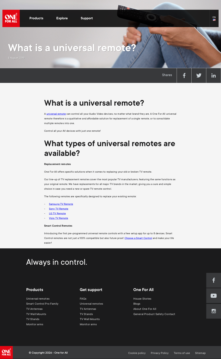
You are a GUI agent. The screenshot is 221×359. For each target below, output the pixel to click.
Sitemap (200, 353)
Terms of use (182, 353)
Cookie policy (137, 353)
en (216, 20)
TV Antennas (34, 309)
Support (87, 18)
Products (36, 18)
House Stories (142, 299)
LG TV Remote (57, 213)
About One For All (144, 309)
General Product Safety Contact (154, 314)
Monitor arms (34, 324)
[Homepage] (11, 18)
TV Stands (32, 319)
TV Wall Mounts (36, 314)
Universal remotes (38, 299)
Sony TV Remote (58, 208)
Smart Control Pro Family (42, 304)
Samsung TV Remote (61, 204)
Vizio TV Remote (58, 218)
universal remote (56, 114)
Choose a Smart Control (138, 238)
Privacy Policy (160, 353)
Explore (62, 18)
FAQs (83, 299)
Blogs (136, 304)
